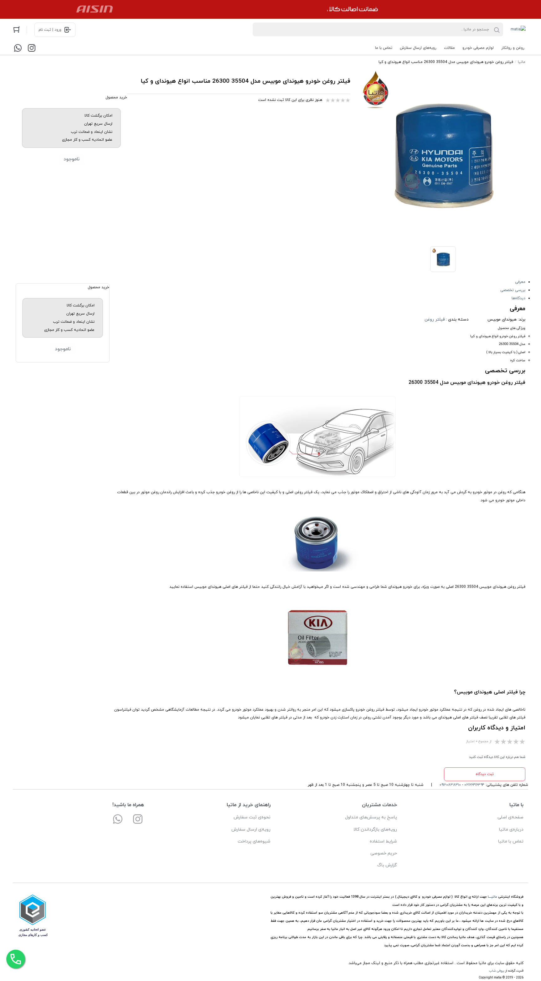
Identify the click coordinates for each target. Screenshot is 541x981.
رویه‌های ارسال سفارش (418, 47)
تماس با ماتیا (510, 841)
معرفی (520, 281)
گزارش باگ (387, 865)
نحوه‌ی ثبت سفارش (252, 817)
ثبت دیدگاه (485, 774)
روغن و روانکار (512, 47)
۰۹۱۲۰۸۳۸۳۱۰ (450, 784)
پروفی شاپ (496, 970)
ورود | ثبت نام (50, 29)
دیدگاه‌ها (518, 298)
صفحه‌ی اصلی (510, 817)
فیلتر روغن (435, 319)
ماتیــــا (492, 897)
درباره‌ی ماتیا (511, 829)
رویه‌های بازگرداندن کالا (375, 829)
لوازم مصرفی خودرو (478, 47)
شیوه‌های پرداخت (254, 841)
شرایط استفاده (383, 841)
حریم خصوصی (383, 853)
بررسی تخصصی (512, 290)
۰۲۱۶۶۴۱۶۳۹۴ (474, 784)
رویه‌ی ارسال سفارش (250, 829)
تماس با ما (383, 47)
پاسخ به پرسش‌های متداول (371, 817)
